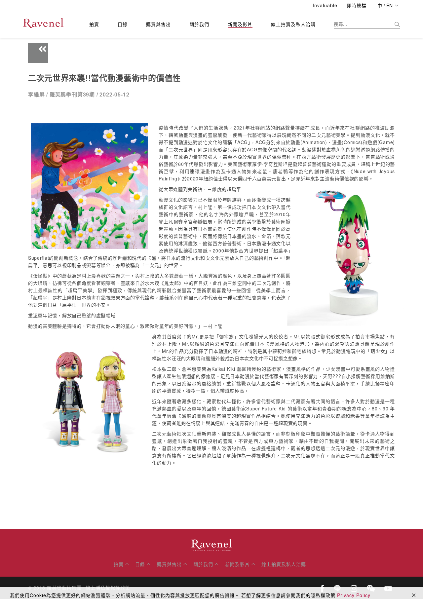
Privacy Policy (353, 595)
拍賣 (94, 24)
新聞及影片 (240, 24)
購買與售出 (158, 24)
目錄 (123, 24)
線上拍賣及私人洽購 (293, 24)
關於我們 (199, 24)
